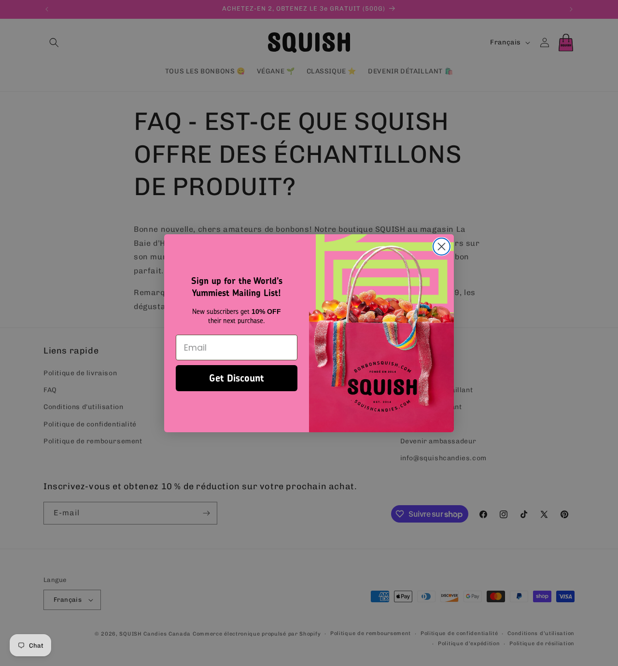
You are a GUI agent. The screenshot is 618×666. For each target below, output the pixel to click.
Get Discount (236, 377)
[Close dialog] (441, 246)
